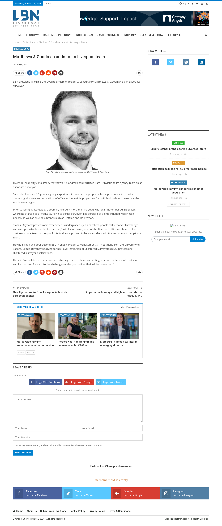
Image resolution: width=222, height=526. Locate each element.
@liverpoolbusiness (118, 466)
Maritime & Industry (57, 35)
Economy (32, 35)
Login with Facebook (48, 382)
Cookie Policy (77, 511)
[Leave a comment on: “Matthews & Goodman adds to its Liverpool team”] (139, 72)
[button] (144, 18)
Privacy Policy (97, 511)
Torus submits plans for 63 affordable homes (178, 168)
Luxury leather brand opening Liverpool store (178, 148)
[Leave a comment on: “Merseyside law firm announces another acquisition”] (186, 197)
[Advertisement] (178, 99)
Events (49, 3)
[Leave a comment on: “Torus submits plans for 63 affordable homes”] (186, 174)
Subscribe (198, 239)
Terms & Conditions (119, 511)
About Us (32, 511)
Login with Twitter (113, 382)
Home (18, 35)
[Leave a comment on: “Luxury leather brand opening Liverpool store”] (185, 154)
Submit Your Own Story (53, 511)
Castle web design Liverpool (195, 518)
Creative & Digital (152, 35)
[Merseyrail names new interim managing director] (119, 326)
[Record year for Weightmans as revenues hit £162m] (77, 326)
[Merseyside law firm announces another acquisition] (36, 326)
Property (129, 35)
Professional (84, 35)
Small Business (108, 35)
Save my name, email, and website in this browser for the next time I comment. (59, 445)
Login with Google (81, 382)
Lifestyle (174, 35)
